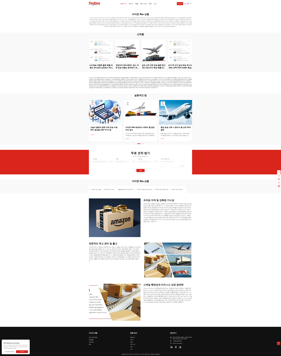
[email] (279, 182)
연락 (150, 4)
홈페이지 (123, 4)
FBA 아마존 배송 (93, 337)
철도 (90, 344)
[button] (138, 143)
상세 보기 (100, 51)
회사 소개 (143, 4)
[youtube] (180, 347)
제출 (140, 170)
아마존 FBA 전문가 (177, 189)
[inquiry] (279, 172)
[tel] (279, 175)
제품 (136, 4)
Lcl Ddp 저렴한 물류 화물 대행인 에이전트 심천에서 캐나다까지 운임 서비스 (101, 66)
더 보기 (92, 134)
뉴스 (155, 4)
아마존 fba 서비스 (109, 189)
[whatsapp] (279, 179)
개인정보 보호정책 (155, 354)
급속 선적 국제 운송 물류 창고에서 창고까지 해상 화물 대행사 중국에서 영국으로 (154, 66)
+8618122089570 (177, 341)
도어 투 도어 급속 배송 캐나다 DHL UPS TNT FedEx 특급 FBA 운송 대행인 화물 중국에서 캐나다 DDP (180, 66)
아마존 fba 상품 (96, 189)
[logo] (94, 3)
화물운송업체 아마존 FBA (125, 189)
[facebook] (176, 347)
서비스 (131, 4)
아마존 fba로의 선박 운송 (144, 189)
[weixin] (279, 186)
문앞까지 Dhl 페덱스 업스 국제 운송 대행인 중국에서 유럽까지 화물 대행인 (127, 66)
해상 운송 (91, 342)
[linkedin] (171, 347)
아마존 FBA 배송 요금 (161, 189)
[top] (278, 343)
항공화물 (91, 339)
